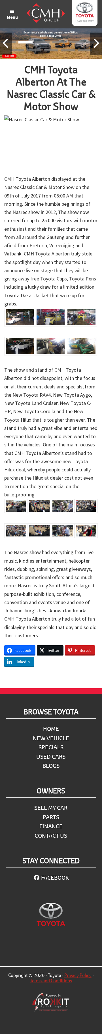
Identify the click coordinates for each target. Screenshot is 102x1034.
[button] (25, 43)
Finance (51, 826)
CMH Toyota (84, 14)
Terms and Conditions (51, 980)
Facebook (54, 877)
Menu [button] (12, 17)
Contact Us (51, 835)
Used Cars (50, 756)
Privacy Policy (78, 975)
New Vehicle (51, 738)
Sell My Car (50, 808)
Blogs (51, 765)
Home (51, 729)
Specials (51, 747)
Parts (51, 817)
